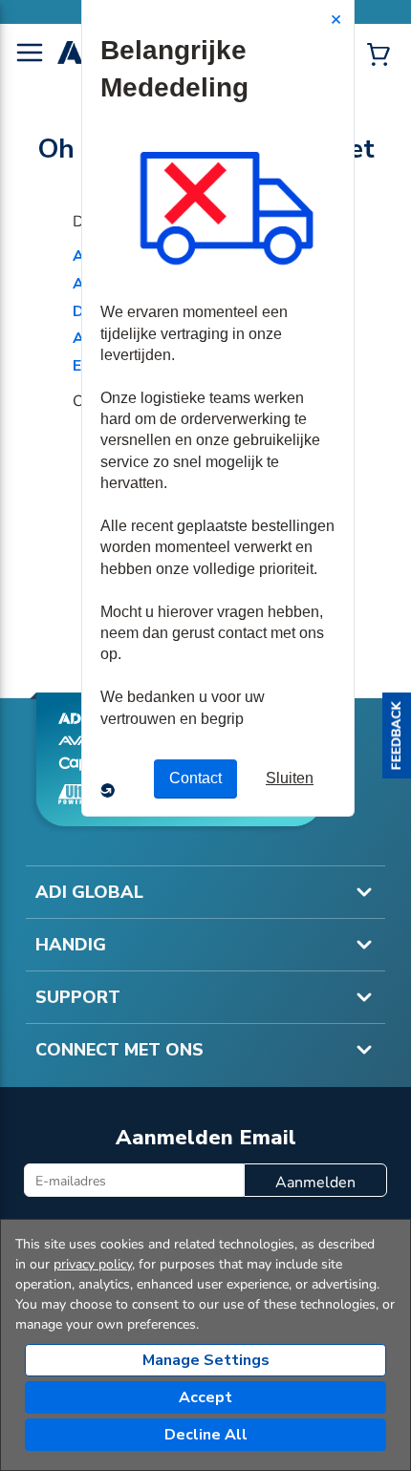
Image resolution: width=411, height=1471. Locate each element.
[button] (396, 735)
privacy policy (93, 1264)
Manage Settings (206, 1360)
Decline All (206, 1434)
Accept (205, 1397)
